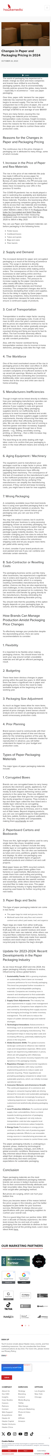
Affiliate (21, 1418)
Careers (5, 1403)
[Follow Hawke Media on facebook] (9, 1433)
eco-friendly (20, 821)
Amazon (21, 1421)
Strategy (21, 1391)
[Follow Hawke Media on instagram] (15, 1433)
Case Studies (7, 1400)
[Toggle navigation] (47, 7)
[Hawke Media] (13, 7)
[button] (22, 1325)
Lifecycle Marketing (26, 1409)
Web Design (23, 1406)
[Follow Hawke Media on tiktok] (32, 1433)
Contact (5, 1409)
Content (21, 1397)
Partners (5, 1406)
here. (16, 1229)
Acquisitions (7, 1415)
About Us (6, 1391)
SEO (20, 1415)
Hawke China (7, 1427)
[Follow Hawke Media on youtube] (20, 1433)
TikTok (20, 1403)
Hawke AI (6, 1418)
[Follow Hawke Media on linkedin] (26, 1433)
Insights (5, 1397)
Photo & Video (24, 1412)
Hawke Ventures (9, 1424)
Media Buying (24, 1400)
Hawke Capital (8, 1421)
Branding (22, 1394)
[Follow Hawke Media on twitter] (3, 1433)
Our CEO (5, 1394)
